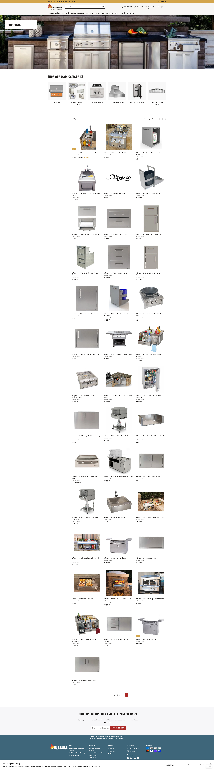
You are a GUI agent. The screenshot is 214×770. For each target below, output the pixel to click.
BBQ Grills (65, 13)
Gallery (110, 753)
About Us (111, 748)
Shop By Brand (74, 755)
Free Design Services (93, 13)
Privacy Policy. (95, 766)
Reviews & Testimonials (96, 753)
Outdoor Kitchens (54, 13)
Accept (186, 765)
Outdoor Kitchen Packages (77, 753)
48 (122, 695)
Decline (202, 765)
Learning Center (107, 13)
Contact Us (130, 13)
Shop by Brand (120, 13)
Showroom (111, 751)
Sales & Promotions (77, 13)
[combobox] (85, 7)
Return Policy (93, 755)
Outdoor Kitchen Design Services (77, 749)
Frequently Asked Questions (94, 749)
